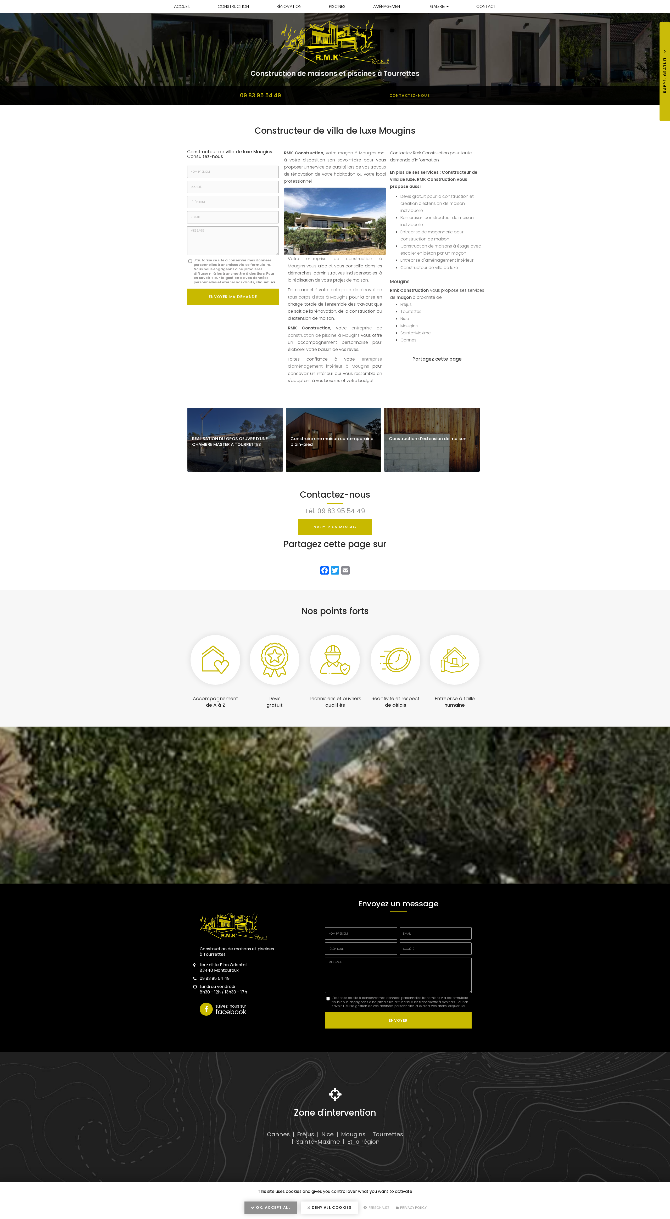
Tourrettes (410, 311)
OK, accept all (273, 1207)
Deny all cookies (331, 1207)
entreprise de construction (342, 259)
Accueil (182, 6)
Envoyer (398, 1020)
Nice (404, 319)
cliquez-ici (265, 282)
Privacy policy (413, 1207)
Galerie (438, 6)
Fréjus (406, 304)
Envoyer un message (335, 527)
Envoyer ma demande (233, 296)
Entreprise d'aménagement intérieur (436, 260)
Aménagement (387, 6)
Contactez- (409, 95)
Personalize (378, 1207)
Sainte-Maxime (415, 333)
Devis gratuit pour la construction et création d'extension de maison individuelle (437, 203)
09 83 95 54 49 (260, 95)
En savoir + (235, 440)
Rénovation (289, 6)
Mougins (409, 326)
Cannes (408, 340)
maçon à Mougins (357, 153)
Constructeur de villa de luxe (429, 268)
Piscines (337, 6)
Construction (233, 6)
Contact (486, 6)
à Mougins (337, 297)
